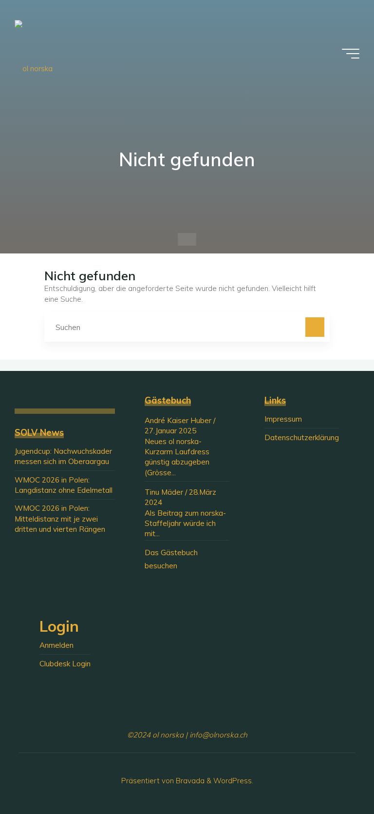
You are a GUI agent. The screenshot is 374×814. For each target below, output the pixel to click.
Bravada (189, 780)
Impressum (283, 419)
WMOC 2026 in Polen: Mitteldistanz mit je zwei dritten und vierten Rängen (60, 519)
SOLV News (39, 432)
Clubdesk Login (65, 663)
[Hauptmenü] (350, 53)
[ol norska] (34, 53)
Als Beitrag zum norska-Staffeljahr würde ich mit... (185, 523)
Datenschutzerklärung (301, 437)
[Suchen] (315, 327)
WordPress (232, 780)
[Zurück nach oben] (336, 776)
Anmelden (56, 645)
